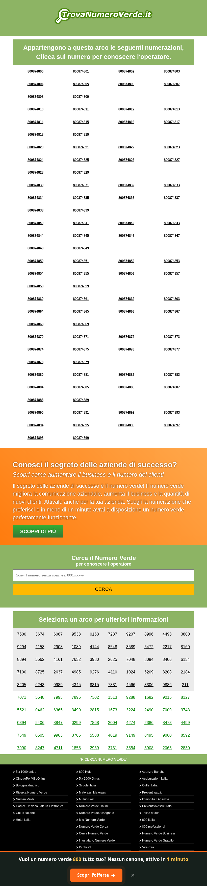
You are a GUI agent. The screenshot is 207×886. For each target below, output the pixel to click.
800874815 (81, 122)
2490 (148, 710)
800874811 (81, 109)
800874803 (172, 71)
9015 (167, 697)
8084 (148, 659)
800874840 (35, 223)
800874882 (126, 375)
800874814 (35, 122)
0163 (94, 634)
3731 (112, 748)
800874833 (172, 185)
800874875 (81, 349)
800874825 (81, 160)
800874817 (172, 122)
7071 (21, 697)
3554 (130, 748)
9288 (130, 697)
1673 (112, 710)
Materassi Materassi (92, 792)
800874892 (126, 412)
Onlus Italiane (25, 813)
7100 (21, 672)
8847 (58, 722)
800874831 (81, 185)
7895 (76, 697)
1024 (130, 672)
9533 (76, 634)
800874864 (35, 311)
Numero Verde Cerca (93, 826)
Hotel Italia (23, 820)
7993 (58, 697)
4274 (130, 722)
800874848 (35, 248)
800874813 (172, 109)
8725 (39, 672)
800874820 (35, 147)
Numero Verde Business (158, 833)
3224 (130, 710)
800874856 (126, 273)
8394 (21, 659)
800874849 (81, 248)
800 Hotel (85, 772)
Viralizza (147, 847)
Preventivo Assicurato (156, 806)
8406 (167, 659)
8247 (39, 748)
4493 (167, 634)
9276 (94, 672)
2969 (94, 748)
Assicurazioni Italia (154, 778)
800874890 (35, 412)
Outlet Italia (149, 785)
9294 (21, 647)
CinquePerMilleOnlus (30, 778)
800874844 (35, 236)
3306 (148, 685)
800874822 (126, 147)
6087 (58, 634)
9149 (130, 735)
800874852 (126, 261)
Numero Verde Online (93, 806)
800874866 (126, 311)
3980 (94, 659)
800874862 (126, 299)
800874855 (81, 273)
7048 (130, 659)
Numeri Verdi (24, 799)
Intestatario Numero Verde (96, 840)
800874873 (172, 337)
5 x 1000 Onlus (89, 778)
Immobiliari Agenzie (155, 799)
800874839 (81, 210)
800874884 (35, 387)
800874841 (81, 223)
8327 (185, 697)
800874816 (126, 122)
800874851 (81, 261)
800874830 (35, 185)
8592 (185, 735)
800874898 (35, 438)
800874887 (172, 387)
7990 (21, 748)
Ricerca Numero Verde (31, 792)
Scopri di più (38, 531)
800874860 (35, 299)
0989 (58, 685)
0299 (76, 722)
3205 (21, 685)
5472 (148, 647)
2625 (112, 659)
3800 (185, 634)
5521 (21, 710)
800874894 (35, 425)
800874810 (35, 109)
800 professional (153, 826)
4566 (130, 685)
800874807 (172, 84)
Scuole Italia (87, 785)
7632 (76, 659)
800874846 (126, 236)
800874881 (81, 375)
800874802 (126, 71)
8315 (94, 685)
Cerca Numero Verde (93, 833)
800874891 (81, 412)
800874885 (81, 387)
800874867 (172, 311)
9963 (58, 735)
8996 (148, 634)
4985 (76, 672)
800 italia (148, 820)
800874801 (81, 71)
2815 (94, 710)
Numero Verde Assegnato (96, 813)
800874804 (35, 84)
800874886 (126, 387)
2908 (58, 647)
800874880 (35, 375)
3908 (148, 748)
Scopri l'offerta (96, 875)
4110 (112, 672)
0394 (21, 722)
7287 (112, 634)
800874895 (81, 425)
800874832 (126, 185)
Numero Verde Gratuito (157, 840)
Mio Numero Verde (91, 820)
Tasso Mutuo (150, 813)
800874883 (172, 375)
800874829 (81, 172)
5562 (39, 659)
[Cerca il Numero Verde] (103, 15)
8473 (167, 722)
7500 (21, 634)
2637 (58, 672)
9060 (167, 735)
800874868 (35, 324)
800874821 (81, 147)
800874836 (126, 198)
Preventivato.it (151, 792)
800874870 (35, 337)
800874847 (172, 236)
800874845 (81, 236)
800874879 (81, 362)
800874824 (35, 160)
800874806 (126, 84)
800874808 (35, 97)
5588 (94, 735)
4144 (94, 647)
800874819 (81, 134)
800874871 (81, 337)
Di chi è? (84, 847)
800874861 (81, 299)
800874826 (126, 160)
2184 (185, 672)
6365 (58, 710)
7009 (167, 710)
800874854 (35, 273)
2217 (167, 647)
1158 (40, 647)
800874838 (35, 210)
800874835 (81, 198)
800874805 (81, 84)
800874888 (35, 400)
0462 (39, 710)
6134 (185, 659)
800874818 (35, 134)
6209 (148, 672)
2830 (185, 748)
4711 (58, 748)
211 (185, 685)
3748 (185, 710)
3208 (167, 672)
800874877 (172, 349)
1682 (148, 697)
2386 (148, 722)
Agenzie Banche (153, 772)
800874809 (81, 97)
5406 (39, 722)
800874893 (172, 412)
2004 (112, 722)
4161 (58, 659)
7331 (112, 685)
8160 (185, 647)
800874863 (172, 299)
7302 (94, 697)
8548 (112, 647)
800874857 (172, 273)
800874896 (126, 425)
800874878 (35, 362)
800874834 (35, 198)
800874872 (126, 337)
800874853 (172, 261)
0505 (39, 735)
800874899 (81, 438)
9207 (130, 634)
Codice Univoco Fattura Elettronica (39, 806)
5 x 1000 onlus (25, 772)
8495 (148, 735)
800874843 (172, 223)
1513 (112, 697)
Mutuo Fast (86, 799)
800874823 (172, 147)
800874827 (172, 160)
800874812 (126, 109)
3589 (130, 647)
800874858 (35, 286)
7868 (94, 722)
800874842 (126, 223)
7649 (21, 735)
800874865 (81, 311)
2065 (167, 748)
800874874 (35, 349)
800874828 (35, 172)
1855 (76, 748)
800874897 (172, 425)
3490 (76, 710)
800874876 (126, 349)
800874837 (172, 198)
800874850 (35, 261)
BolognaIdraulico (27, 785)
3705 (76, 735)
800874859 (81, 286)
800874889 (81, 400)
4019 (112, 735)
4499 (185, 722)
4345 (76, 685)
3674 (39, 634)
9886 (167, 685)
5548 (39, 697)
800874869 (81, 324)
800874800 (35, 71)
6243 (39, 685)
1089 (76, 647)
